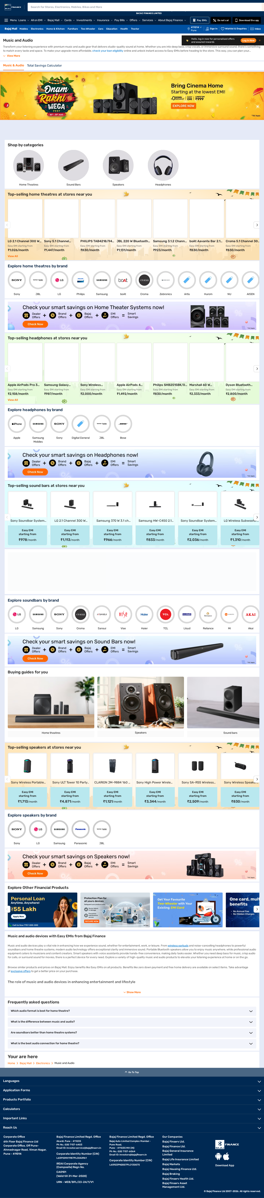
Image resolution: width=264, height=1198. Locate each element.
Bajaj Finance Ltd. (174, 1146)
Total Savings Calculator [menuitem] (44, 65)
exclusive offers (21, 971)
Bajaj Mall (26, 1063)
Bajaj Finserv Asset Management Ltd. (174, 1185)
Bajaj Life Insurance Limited (180, 1159)
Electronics (43, 1063)
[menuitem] (196, 29)
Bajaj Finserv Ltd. (173, 1141)
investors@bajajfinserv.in (133, 1154)
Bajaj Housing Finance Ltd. (179, 1169)
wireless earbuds (178, 945)
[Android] (218, 1156)
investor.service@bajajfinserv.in (83, 1148)
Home (11, 1063)
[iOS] (226, 1156)
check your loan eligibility (107, 50)
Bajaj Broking (171, 1174)
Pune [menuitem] (194, 30)
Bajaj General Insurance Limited (177, 1152)
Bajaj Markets (171, 1164)
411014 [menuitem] (195, 27)
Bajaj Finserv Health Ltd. (178, 1178)
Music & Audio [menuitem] (13, 65)
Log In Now (248, 40)
